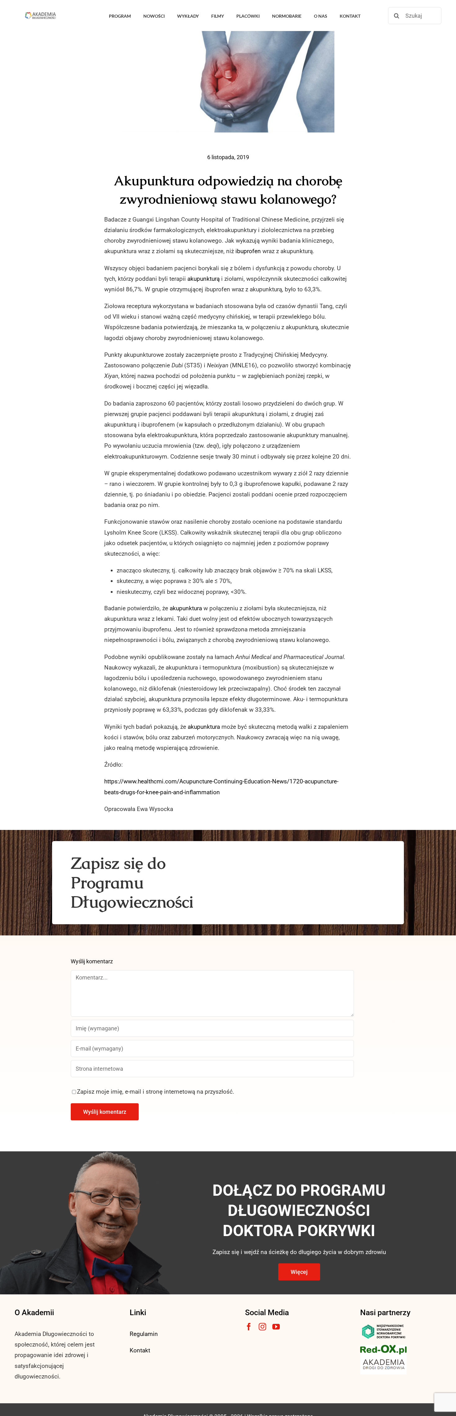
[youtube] (276, 1326)
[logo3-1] (383, 1347)
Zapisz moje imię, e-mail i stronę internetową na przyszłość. (155, 1091)
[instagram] (262, 1326)
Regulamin (144, 1334)
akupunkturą (203, 278)
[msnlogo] (383, 1325)
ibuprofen (248, 251)
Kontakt (140, 1350)
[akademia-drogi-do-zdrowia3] (383, 1357)
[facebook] (249, 1326)
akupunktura (186, 608)
